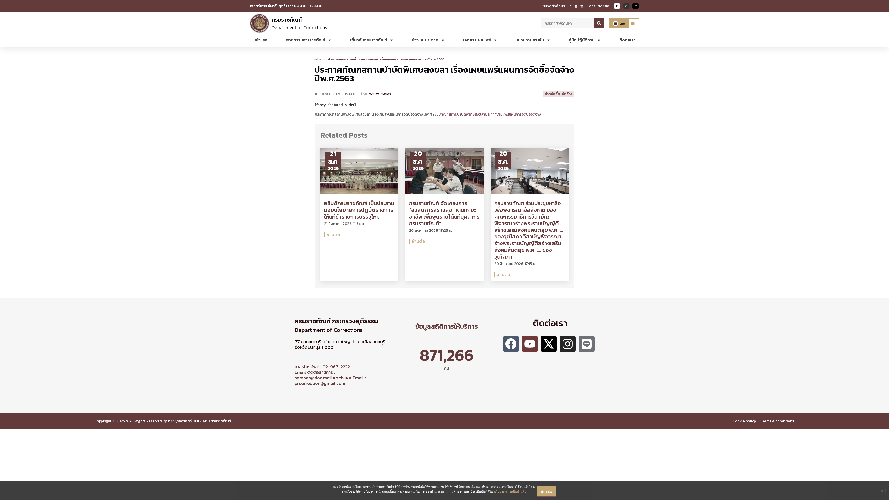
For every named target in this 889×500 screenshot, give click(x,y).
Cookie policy (744, 421)
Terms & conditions (778, 421)
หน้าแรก (260, 40)
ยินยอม (546, 491)
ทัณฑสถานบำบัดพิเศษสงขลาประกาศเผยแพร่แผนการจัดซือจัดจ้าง (491, 114)
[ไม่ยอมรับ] (882, 490)
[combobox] (567, 23)
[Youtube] (530, 344)
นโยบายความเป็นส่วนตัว (510, 491)
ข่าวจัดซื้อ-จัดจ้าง (558, 94)
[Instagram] (568, 344)
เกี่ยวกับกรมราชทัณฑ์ (368, 40)
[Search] (599, 23)
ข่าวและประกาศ (425, 40)
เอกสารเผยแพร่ (477, 40)
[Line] (587, 344)
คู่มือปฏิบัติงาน (582, 40)
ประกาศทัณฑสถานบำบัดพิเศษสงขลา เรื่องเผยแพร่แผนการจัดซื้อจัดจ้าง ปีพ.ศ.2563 (444, 74)
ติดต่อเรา (627, 40)
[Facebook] (511, 344)
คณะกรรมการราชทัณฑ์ (305, 40)
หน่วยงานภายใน (530, 40)
